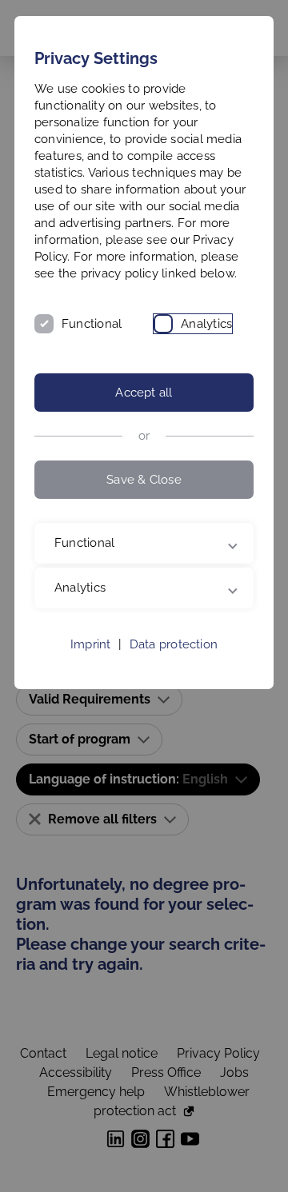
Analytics (206, 324)
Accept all (143, 392)
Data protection (174, 697)
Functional (92, 324)
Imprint (90, 697)
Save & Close (144, 479)
